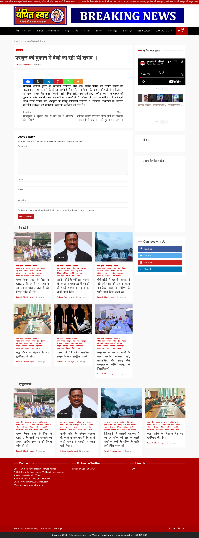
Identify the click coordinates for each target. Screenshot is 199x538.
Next (163, 89)
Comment (23, 146)
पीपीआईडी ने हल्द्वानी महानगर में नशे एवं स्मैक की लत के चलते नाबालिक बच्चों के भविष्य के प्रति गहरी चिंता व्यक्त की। (114, 247)
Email (21, 190)
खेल (77, 30)
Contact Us (162, 30)
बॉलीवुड (40, 30)
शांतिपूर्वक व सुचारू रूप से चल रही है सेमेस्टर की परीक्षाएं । (48, 116)
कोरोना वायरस (53, 30)
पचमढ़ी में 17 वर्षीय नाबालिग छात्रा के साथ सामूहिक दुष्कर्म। (73, 319)
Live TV (182, 30)
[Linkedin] (48, 81)
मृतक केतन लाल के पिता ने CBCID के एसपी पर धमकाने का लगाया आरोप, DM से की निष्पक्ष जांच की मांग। (32, 247)
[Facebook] (28, 81)
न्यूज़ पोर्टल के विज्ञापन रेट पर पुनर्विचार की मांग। (32, 319)
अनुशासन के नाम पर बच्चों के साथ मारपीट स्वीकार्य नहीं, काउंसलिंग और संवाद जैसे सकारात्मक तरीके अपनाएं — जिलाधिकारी (114, 319)
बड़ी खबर (27, 30)
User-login (143, 30)
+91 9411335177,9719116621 (35, 478)
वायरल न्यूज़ (127, 30)
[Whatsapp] (68, 81)
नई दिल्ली (19, 270)
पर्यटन (32, 270)
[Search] (172, 30)
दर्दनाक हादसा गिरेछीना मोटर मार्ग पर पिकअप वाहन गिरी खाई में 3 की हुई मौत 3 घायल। (100, 116)
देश (17, 30)
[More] (78, 81)
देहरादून (43, 268)
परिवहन (26, 270)
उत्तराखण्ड (19, 50)
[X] (38, 81)
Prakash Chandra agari (24, 64)
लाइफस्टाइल (112, 30)
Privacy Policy (31, 529)
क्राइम (67, 30)
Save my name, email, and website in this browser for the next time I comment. (58, 210)
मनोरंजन (99, 30)
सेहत (33, 275)
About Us (18, 529)
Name (21, 179)
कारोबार (87, 30)
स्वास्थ (38, 275)
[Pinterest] (58, 81)
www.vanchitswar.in (33, 485)
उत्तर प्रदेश (20, 266)
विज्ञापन (27, 275)
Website (22, 200)
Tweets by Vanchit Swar (83, 469)
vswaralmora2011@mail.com (34, 482)
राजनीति (32, 273)
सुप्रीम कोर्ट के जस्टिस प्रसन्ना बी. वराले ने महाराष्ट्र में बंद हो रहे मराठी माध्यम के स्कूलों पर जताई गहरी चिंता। (73, 247)
